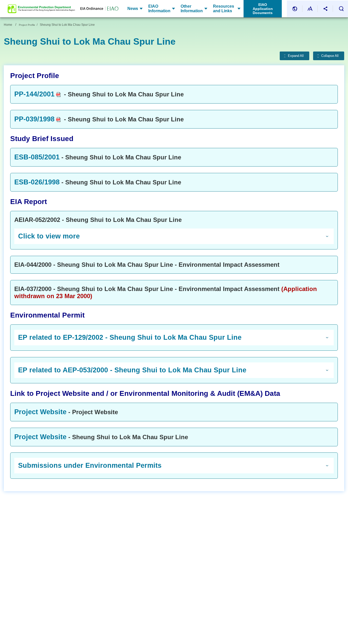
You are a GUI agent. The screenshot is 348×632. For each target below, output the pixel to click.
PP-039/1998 (34, 119)
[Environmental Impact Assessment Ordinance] (96, 8)
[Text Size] (310, 9)
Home (8, 25)
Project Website (40, 412)
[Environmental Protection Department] (41, 9)
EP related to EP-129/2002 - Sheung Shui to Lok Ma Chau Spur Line (130, 337)
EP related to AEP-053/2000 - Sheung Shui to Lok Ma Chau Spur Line (132, 370)
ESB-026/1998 (37, 182)
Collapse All (330, 56)
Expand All (296, 56)
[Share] (325, 9)
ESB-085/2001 (37, 157)
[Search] (341, 9)
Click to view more (49, 236)
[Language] (294, 9)
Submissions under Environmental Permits (90, 465)
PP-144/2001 (34, 94)
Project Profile (27, 24)
